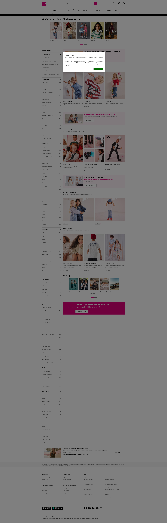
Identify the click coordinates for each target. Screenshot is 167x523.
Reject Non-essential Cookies (87, 68)
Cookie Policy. (84, 59)
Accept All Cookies (98, 68)
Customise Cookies (68, 68)
